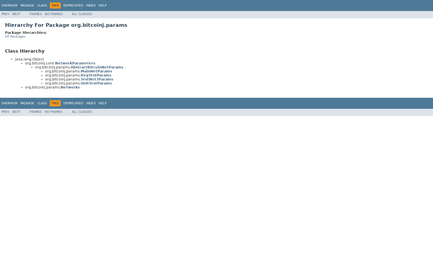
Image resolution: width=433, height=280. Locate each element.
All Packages (15, 36)
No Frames (54, 14)
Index (91, 5)
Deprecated (73, 5)
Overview (10, 5)
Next (16, 14)
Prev (5, 14)
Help (102, 5)
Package (27, 5)
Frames (36, 14)
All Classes (82, 14)
